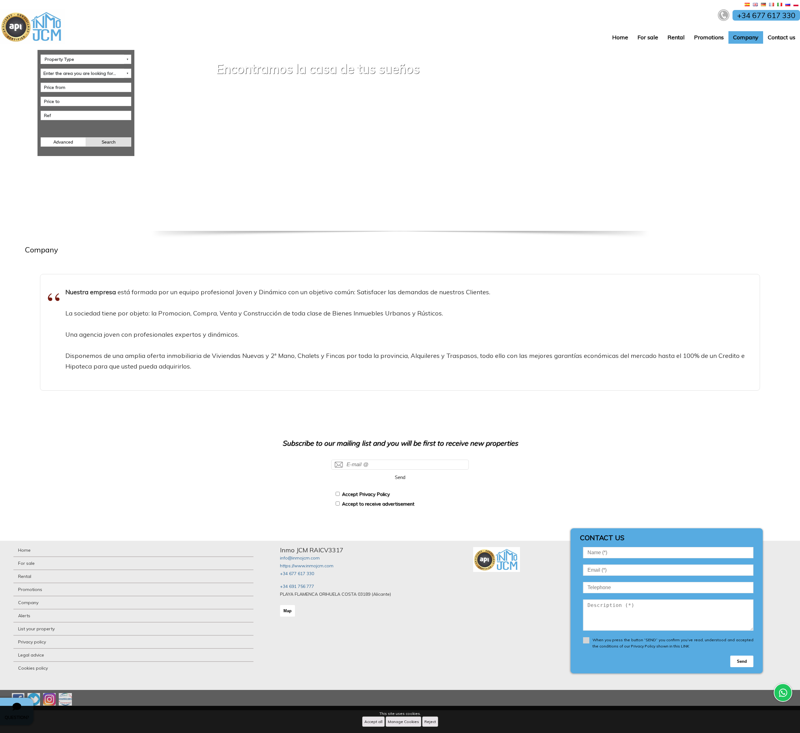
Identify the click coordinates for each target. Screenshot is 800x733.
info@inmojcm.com (300, 558)
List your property (36, 629)
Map (287, 610)
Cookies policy (33, 668)
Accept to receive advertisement (378, 504)
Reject (430, 721)
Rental (676, 37)
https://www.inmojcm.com (306, 566)
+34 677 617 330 (297, 573)
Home (620, 37)
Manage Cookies (403, 721)
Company (745, 37)
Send (400, 477)
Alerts (24, 615)
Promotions (709, 37)
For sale (648, 37)
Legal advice (31, 655)
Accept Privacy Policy (366, 494)
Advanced (63, 141)
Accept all (373, 721)
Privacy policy (32, 642)
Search (109, 141)
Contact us (781, 37)
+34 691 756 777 (297, 586)
